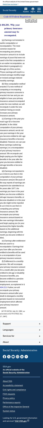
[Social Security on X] (9, 357)
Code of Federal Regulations (17, 16)
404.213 (3, 287)
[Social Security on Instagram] (17, 357)
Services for (8, 336)
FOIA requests (9, 394)
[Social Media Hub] (26, 357)
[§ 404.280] (27, 20)
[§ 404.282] (35, 20)
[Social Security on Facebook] (4, 357)
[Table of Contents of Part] (31, 20)
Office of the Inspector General (16, 407)
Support (7, 323)
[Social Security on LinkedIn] (22, 357)
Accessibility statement (13, 385)
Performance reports (11, 402)
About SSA (7, 381)
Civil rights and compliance (14, 390)
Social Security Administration (16, 372)
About (6, 342)
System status (9, 411)
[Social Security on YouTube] (13, 357)
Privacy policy (9, 398)
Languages (8, 330)
